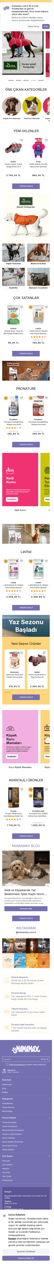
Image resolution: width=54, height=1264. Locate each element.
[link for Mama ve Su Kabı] (38, 255)
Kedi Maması (7, 1103)
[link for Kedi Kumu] (20, 483)
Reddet (12, 1238)
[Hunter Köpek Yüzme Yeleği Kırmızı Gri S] (13, 148)
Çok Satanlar (7, 1165)
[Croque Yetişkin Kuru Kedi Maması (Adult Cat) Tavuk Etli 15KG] (13, 797)
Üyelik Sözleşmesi (9, 1126)
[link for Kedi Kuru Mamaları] (32, 108)
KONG (38, 162)
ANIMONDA (14, 672)
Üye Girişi (6, 1172)
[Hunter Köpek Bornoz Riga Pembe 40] (37, 660)
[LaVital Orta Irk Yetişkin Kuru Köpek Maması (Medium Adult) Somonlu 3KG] (38, 315)
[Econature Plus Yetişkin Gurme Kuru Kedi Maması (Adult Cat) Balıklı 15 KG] (38, 797)
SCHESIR (13, 328)
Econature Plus (38, 811)
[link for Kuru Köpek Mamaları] (20, 740)
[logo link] (26, 1049)
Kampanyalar (7, 1180)
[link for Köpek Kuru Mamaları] (11, 108)
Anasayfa (6, 1161)
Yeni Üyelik (6, 1176)
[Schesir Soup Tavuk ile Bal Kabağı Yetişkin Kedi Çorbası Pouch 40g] (13, 315)
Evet (46, 26)
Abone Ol (44, 1059)
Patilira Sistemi (8, 1150)
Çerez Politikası (8, 1138)
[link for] (26, 48)
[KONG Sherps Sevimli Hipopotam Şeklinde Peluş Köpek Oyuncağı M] (38, 148)
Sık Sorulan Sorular (9, 1146)
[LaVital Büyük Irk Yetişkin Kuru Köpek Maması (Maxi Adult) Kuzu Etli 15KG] (13, 569)
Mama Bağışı (7, 1111)
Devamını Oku (26, 909)
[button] (4, 51)
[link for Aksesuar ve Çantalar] (38, 279)
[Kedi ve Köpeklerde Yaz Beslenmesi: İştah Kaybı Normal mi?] (26, 868)
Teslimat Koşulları (9, 1122)
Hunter (13, 162)
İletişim (5, 1092)
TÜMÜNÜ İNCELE (26, 186)
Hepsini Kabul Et (26, 1258)
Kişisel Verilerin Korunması (12, 1142)
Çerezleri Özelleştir (26, 1251)
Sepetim (5, 1168)
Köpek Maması (8, 1107)
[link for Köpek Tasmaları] (13, 255)
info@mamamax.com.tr (13, 1209)
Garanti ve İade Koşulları (12, 1134)
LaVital (38, 328)
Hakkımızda (7, 1084)
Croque (13, 811)
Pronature (13, 419)
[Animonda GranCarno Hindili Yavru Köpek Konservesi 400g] (14, 660)
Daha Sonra (33, 26)
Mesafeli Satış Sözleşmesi (13, 1130)
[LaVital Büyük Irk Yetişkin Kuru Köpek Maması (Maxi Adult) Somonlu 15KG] (38, 569)
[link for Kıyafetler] (13, 279)
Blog (4, 1088)
